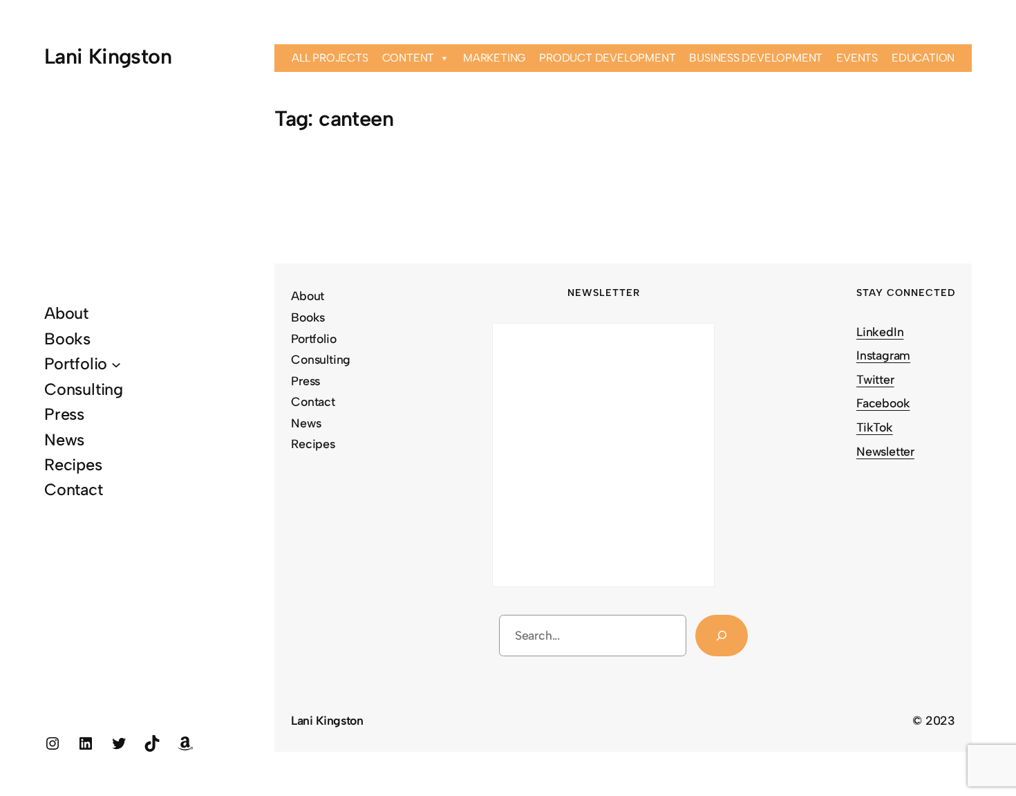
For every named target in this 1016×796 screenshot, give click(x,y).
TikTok (874, 427)
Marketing (494, 57)
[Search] (721, 635)
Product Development (607, 57)
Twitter (875, 379)
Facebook (883, 403)
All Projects (330, 57)
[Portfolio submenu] (116, 364)
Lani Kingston (107, 56)
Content (408, 57)
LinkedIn (879, 331)
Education (923, 57)
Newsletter (885, 451)
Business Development (755, 57)
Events (857, 57)
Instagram (883, 355)
